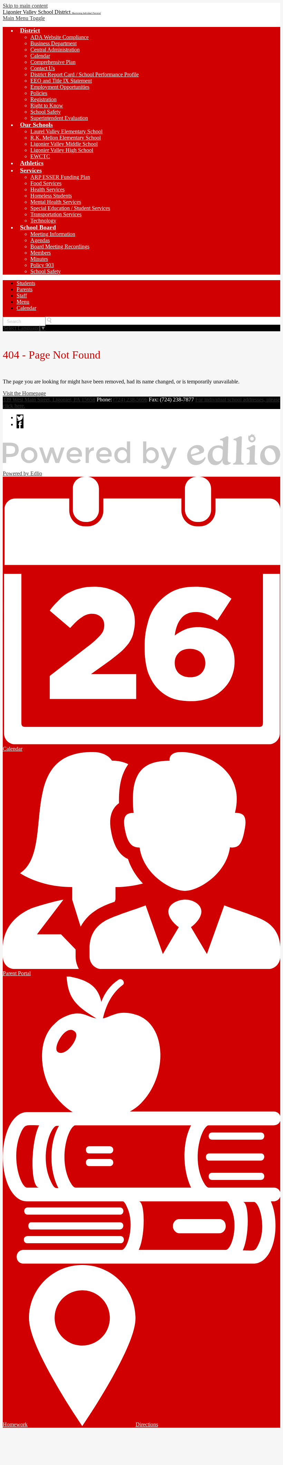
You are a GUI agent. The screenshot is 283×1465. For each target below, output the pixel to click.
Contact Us (42, 68)
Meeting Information (52, 234)
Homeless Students (51, 196)
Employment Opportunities (59, 87)
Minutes (39, 259)
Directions (147, 1424)
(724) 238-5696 (130, 399)
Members (40, 253)
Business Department (53, 43)
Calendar (40, 56)
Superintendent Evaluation (59, 118)
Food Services (45, 183)
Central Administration (55, 50)
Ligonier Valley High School (61, 150)
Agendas (40, 240)
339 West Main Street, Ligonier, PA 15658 (49, 399)
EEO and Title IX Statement (61, 81)
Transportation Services (55, 214)
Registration (43, 99)
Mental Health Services (55, 202)
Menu (23, 302)
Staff (22, 295)
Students (26, 283)
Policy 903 (42, 265)
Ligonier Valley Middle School (64, 144)
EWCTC (40, 156)
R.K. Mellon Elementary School (65, 138)
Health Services (47, 189)
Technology (43, 220)
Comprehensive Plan (53, 62)
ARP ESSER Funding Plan (60, 177)
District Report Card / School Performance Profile (84, 74)
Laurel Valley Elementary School (66, 131)
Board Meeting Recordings (59, 246)
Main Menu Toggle (24, 18)
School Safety (45, 112)
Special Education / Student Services (70, 208)
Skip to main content (25, 6)
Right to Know (46, 105)
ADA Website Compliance (59, 37)
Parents (24, 289)
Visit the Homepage (24, 393)
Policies (38, 93)
